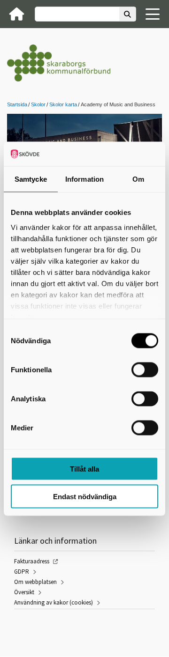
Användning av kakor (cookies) (53, 602)
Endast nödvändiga (84, 496)
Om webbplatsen (35, 582)
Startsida (17, 104)
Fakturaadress (31, 561)
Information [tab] (84, 179)
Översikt (24, 592)
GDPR (21, 572)
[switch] (144, 369)
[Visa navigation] (153, 14)
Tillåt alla (84, 469)
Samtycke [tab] (31, 179)
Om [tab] (138, 179)
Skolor (38, 104)
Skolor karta (63, 104)
